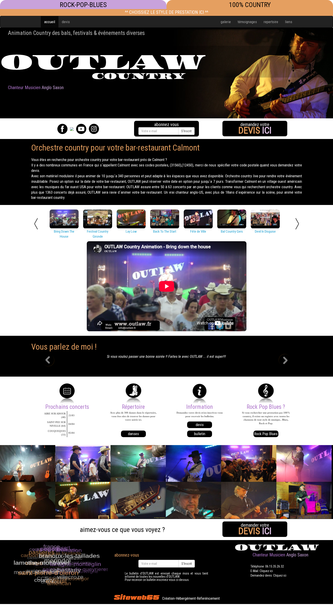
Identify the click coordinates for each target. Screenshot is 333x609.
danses (133, 433)
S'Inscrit (186, 131)
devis (66, 21)
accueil (49, 21)
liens (288, 21)
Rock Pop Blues (266, 433)
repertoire (271, 21)
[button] (51, 361)
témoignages (247, 21)
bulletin (199, 433)
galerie (226, 21)
